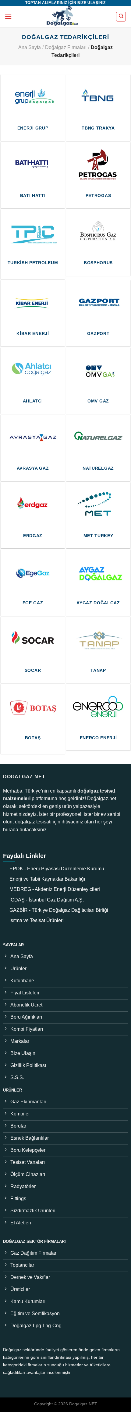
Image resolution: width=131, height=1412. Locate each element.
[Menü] (8, 16)
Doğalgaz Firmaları (66, 47)
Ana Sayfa (29, 47)
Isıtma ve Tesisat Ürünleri (36, 920)
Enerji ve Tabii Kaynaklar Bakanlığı (47, 879)
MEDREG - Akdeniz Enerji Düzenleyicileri (54, 889)
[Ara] (121, 16)
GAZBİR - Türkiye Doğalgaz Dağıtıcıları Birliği (58, 910)
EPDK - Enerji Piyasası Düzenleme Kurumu (56, 868)
